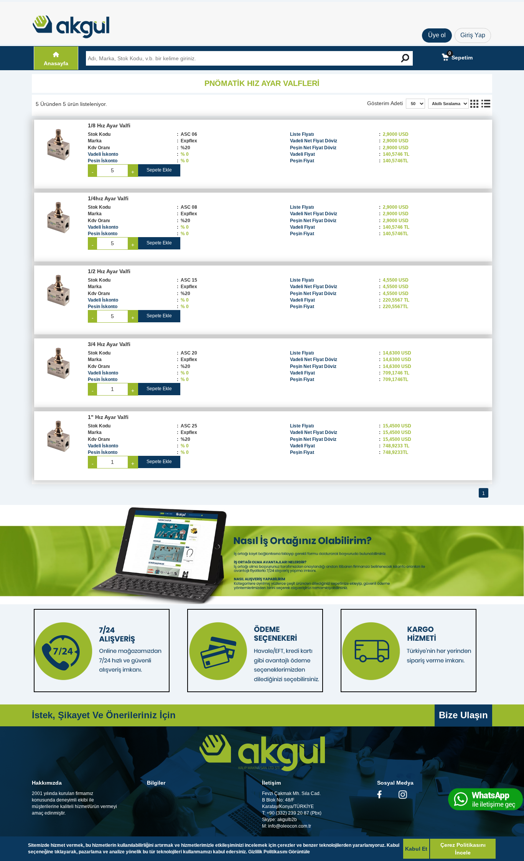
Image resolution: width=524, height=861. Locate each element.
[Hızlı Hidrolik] (76, 25)
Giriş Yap (472, 35)
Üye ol (437, 35)
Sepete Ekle (159, 170)
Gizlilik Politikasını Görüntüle (279, 851)
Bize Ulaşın (463, 715)
